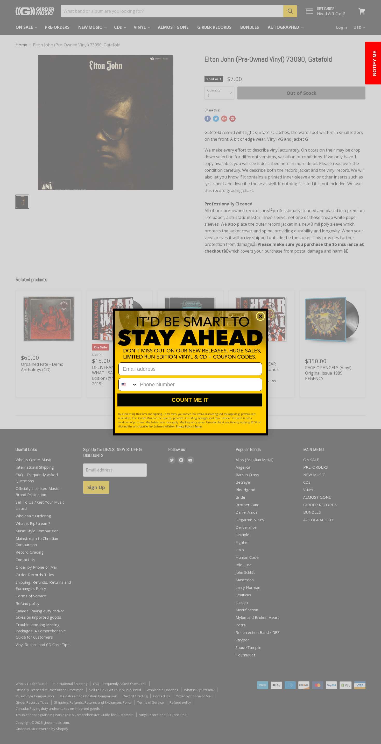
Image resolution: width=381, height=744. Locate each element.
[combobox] (128, 384)
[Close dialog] (260, 316)
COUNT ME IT (190, 400)
